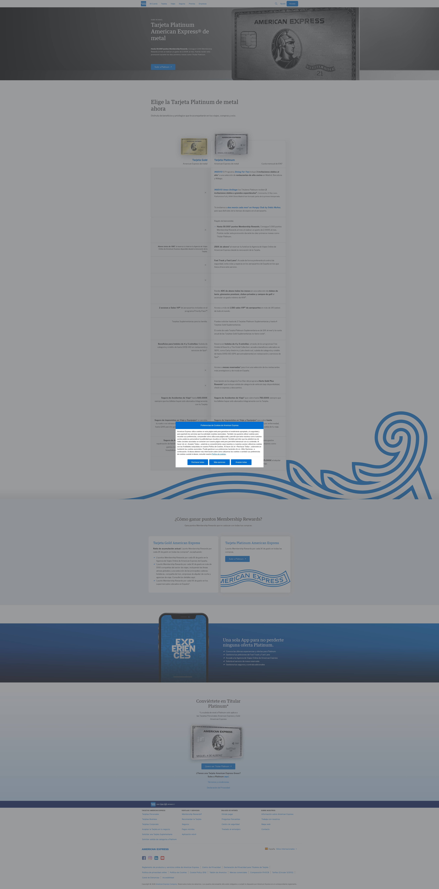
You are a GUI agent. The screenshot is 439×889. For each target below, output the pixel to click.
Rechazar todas (197, 462)
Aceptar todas (241, 462)
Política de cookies (219, 454)
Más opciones (219, 462)
